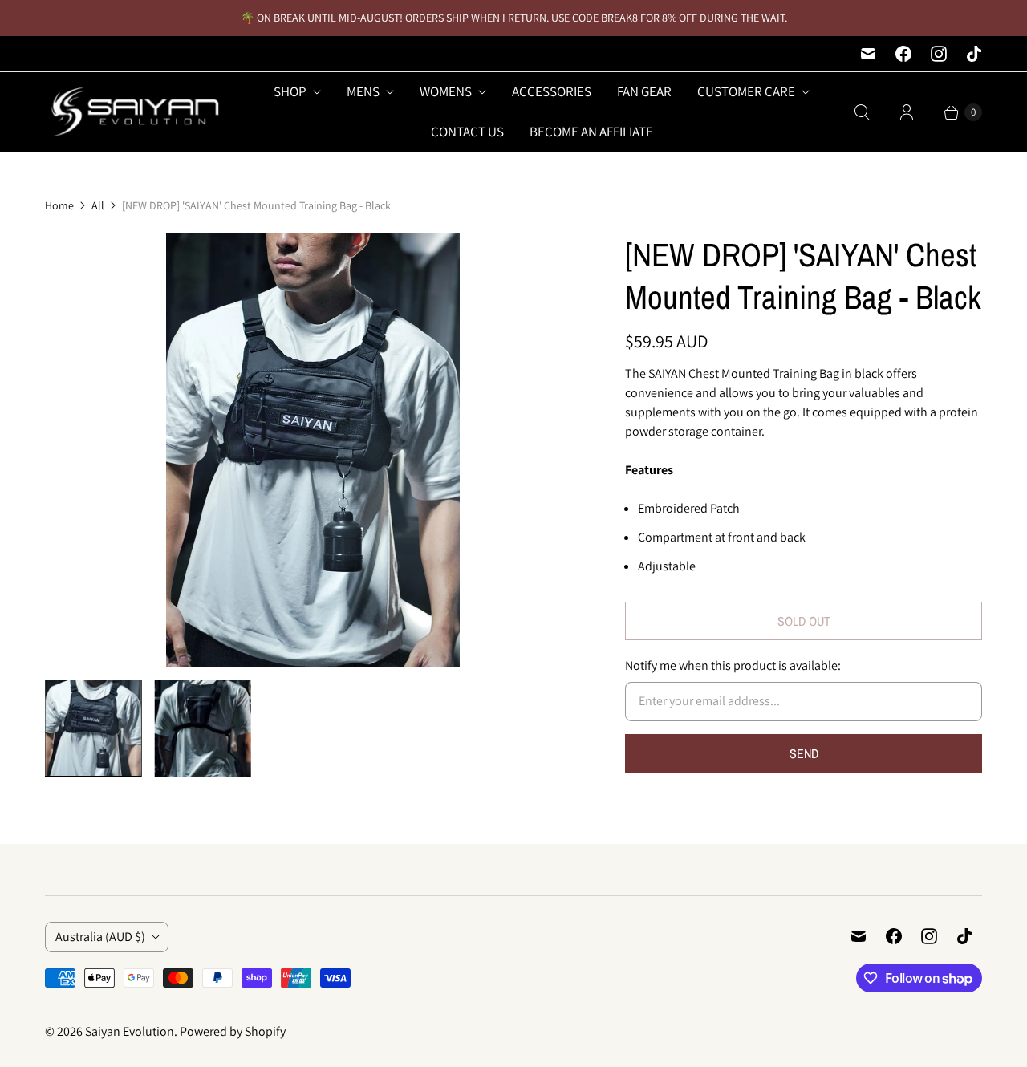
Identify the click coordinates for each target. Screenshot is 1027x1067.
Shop (290, 91)
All (97, 205)
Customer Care (746, 91)
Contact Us (467, 131)
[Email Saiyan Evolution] (868, 53)
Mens (363, 91)
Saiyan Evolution (129, 1031)
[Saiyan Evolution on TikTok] (974, 53)
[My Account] (906, 112)
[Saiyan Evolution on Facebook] (903, 53)
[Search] (861, 112)
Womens (446, 91)
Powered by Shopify (233, 1031)
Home (59, 205)
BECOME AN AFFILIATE (591, 131)
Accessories (551, 91)
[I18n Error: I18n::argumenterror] (93, 728)
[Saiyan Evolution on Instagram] (938, 53)
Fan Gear (644, 91)
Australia (100, 936)
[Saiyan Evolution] (133, 112)
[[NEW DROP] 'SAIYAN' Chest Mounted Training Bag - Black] (312, 450)
